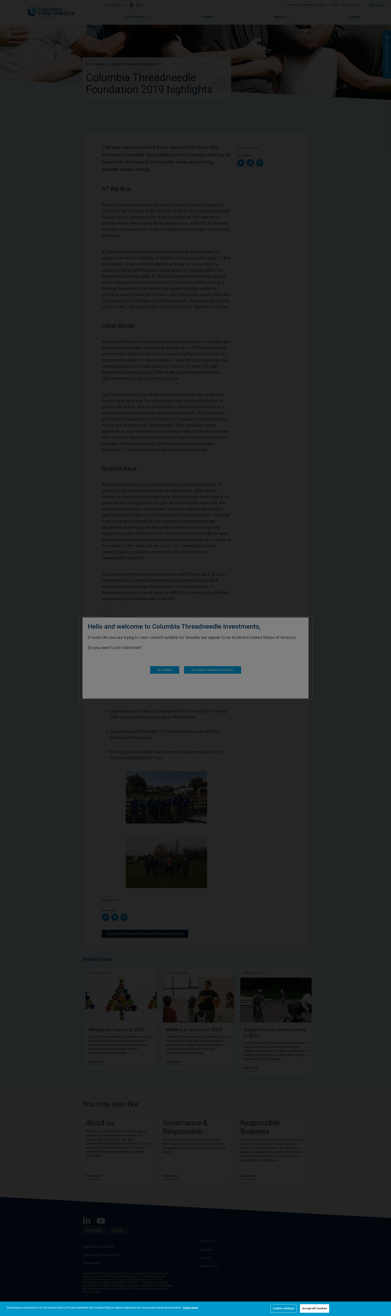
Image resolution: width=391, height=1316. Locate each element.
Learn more (190, 1307)
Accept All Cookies (314, 1308)
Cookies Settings (283, 1308)
